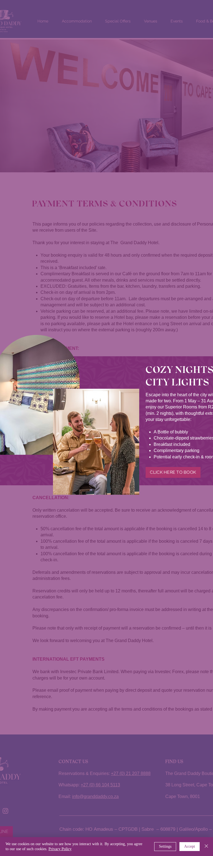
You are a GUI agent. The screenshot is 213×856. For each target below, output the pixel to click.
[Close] (206, 847)
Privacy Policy (60, 849)
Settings (165, 846)
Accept (189, 846)
